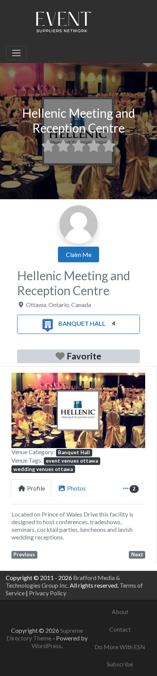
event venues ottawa (72, 461)
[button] (21, 410)
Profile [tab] (36, 488)
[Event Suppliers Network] (63, 23)
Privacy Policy (47, 592)
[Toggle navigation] (16, 53)
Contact (120, 629)
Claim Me (78, 254)
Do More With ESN (120, 646)
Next (137, 554)
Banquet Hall (82, 323)
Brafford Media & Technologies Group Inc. (63, 581)
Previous (24, 554)
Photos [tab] (76, 488)
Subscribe (120, 664)
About (120, 611)
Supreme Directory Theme (44, 634)
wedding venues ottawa (43, 469)
